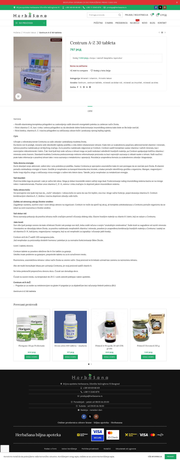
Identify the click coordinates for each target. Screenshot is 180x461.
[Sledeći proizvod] (165, 32)
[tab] (90, 110)
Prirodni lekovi (29, 32)
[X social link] (160, 7)
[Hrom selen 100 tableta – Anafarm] (70, 327)
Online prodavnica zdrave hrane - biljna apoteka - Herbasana (90, 422)
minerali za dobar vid (112, 82)
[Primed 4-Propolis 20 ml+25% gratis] (109, 327)
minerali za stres (150, 82)
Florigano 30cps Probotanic (31, 345)
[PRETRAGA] (120, 15)
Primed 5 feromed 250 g (148, 345)
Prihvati (170, 456)
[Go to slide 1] (88, 364)
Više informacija (155, 456)
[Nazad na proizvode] (162, 32)
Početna (16, 32)
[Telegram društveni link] (90, 87)
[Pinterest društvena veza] (83, 87)
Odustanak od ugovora (126, 449)
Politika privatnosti (90, 449)
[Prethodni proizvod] (159, 32)
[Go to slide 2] (91, 364)
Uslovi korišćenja (69, 449)
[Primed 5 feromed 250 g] (148, 327)
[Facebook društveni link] (156, 7)
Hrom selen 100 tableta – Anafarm (70, 345)
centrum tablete (94, 82)
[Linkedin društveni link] (86, 87)
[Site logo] (30, 15)
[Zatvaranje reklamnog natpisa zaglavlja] (177, 2)
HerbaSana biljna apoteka (38, 434)
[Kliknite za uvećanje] (18, 96)
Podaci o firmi (50, 449)
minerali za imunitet (133, 82)
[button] (31, 357)
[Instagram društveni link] (165, 7)
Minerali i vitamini (89, 78)
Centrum (82, 82)
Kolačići (107, 449)
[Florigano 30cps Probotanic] (31, 327)
